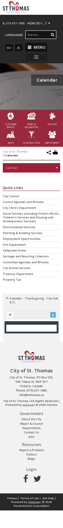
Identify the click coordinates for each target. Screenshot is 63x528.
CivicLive (28, 404)
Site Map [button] (48, 498)
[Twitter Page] (37, 479)
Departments (31, 428)
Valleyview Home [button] (14, 250)
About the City (31, 419)
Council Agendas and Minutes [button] (23, 202)
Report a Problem (31, 450)
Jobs (32, 437)
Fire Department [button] (14, 245)
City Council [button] (11, 196)
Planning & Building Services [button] (22, 233)
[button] (31, 7)
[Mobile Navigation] (36, 57)
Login (31, 469)
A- (19, 47)
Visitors (31, 454)
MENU (39, 47)
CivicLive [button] (34, 502)
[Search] (52, 35)
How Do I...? (37, 23)
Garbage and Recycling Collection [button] (26, 256)
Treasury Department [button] (18, 274)
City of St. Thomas (15, 151)
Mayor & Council (31, 424)
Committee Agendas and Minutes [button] (26, 262)
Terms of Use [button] (29, 498)
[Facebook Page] (25, 479)
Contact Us (31, 432)
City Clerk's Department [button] (19, 208)
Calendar (12, 168)
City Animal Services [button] (16, 268)
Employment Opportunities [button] (22, 239)
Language (14, 35)
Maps (31, 459)
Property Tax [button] (12, 280)
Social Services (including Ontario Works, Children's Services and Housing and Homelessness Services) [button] (31, 217)
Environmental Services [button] (19, 227)
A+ (9, 47)
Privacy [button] (12, 498)
